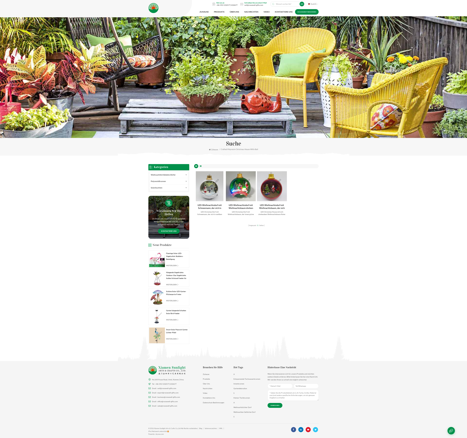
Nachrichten (251, 12)
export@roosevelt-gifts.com (168, 393)
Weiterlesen (171, 265)
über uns (234, 12)
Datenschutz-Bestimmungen (213, 403)
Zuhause (204, 12)
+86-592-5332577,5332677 (227, 5)
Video (267, 12)
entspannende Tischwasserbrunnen (247, 379)
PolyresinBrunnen (158, 181)
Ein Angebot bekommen (306, 12)
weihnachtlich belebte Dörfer (163, 175)
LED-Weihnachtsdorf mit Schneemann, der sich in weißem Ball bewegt (210, 206)
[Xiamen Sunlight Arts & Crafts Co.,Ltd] (167, 8)
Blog (200, 428)
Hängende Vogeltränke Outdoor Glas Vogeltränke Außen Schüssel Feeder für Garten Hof (176, 275)
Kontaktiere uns (169, 231)
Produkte (219, 12)
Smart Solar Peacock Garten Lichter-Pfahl (177, 331)
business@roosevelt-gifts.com (168, 397)
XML (221, 428)
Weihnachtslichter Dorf (242, 407)
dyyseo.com (160, 434)
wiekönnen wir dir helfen (169, 212)
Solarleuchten (156, 188)
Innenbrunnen (239, 384)
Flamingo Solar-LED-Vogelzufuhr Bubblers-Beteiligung (174, 256)
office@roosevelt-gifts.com (167, 401)
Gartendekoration (240, 388)
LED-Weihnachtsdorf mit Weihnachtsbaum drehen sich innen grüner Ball (241, 206)
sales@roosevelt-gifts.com (167, 406)
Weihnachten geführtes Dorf (245, 412)
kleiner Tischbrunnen (242, 398)
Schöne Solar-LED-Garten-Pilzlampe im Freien (176, 292)
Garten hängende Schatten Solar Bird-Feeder (176, 311)
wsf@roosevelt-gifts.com (253, 5)
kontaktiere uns (284, 12)
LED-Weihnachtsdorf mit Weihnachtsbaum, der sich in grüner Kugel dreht (272, 206)
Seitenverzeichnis (211, 428)
